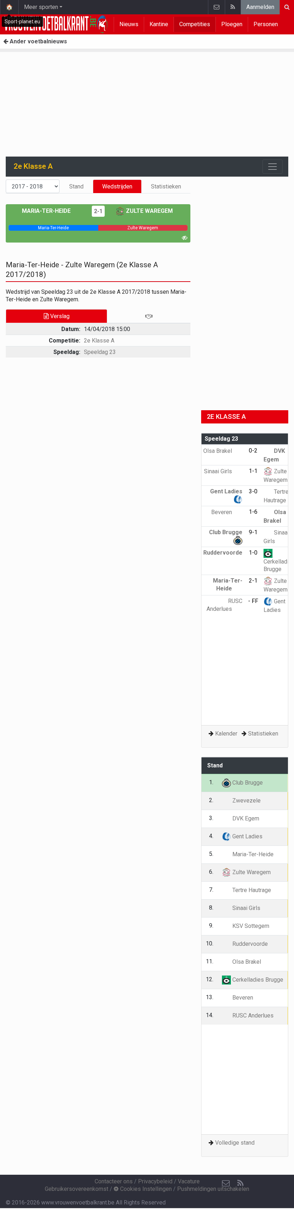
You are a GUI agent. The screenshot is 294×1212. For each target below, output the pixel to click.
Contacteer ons (114, 1181)
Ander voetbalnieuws (37, 41)
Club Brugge (247, 782)
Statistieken (166, 186)
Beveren (222, 512)
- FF (253, 601)
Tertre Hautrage (251, 890)
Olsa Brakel (218, 450)
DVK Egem (245, 818)
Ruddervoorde (249, 943)
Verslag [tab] (59, 316)
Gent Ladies (246, 836)
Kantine (159, 24)
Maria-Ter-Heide (47, 210)
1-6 (253, 511)
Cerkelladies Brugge (257, 979)
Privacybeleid (155, 1181)
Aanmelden (260, 7)
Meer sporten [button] (41, 7)
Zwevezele (246, 800)
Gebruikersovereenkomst (76, 1188)
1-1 (253, 471)
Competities (194, 24)
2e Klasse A (99, 340)
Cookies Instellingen (145, 1188)
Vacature (189, 1181)
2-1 (98, 211)
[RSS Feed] (233, 7)
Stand (76, 186)
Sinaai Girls (218, 471)
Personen (265, 24)
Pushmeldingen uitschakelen (213, 1188)
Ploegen (231, 24)
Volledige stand (235, 1142)
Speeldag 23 (100, 352)
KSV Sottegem (250, 926)
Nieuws (128, 24)
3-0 (253, 491)
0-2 (253, 450)
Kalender (226, 733)
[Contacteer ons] (216, 7)
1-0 (253, 552)
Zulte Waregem (148, 210)
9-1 (253, 532)
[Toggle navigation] (272, 166)
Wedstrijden (117, 186)
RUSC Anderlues (252, 1015)
